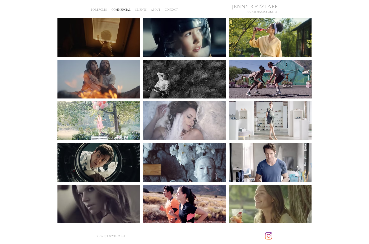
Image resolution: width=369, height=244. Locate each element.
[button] (98, 37)
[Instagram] (268, 236)
